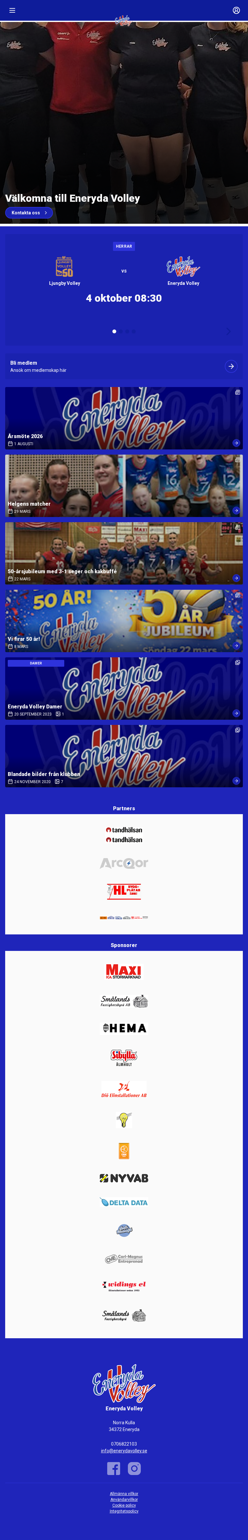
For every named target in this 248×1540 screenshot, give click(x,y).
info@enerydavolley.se (124, 1450)
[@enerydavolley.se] (134, 1468)
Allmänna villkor (124, 1494)
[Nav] (12, 10)
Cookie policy (124, 1505)
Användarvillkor (124, 1499)
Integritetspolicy (124, 1511)
